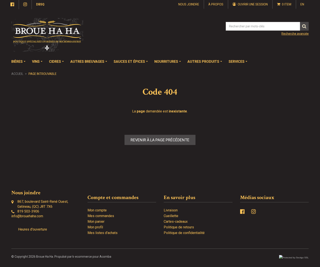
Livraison (171, 210)
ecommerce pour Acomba (93, 256)
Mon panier (96, 221)
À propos (215, 4)
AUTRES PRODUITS (203, 61)
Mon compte (97, 210)
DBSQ (40, 4)
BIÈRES (17, 61)
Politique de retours (179, 227)
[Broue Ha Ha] (47, 35)
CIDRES (55, 61)
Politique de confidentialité (184, 233)
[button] (284, 4)
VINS (36, 61)
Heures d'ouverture (32, 229)
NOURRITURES (166, 61)
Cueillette (171, 216)
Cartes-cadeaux (176, 221)
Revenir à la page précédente (160, 140)
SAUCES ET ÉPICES (129, 61)
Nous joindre (188, 4)
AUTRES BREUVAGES (87, 61)
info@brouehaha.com (27, 216)
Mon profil (95, 227)
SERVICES (236, 61)
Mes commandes (101, 216)
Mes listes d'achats (103, 233)
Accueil (17, 74)
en (302, 4)
